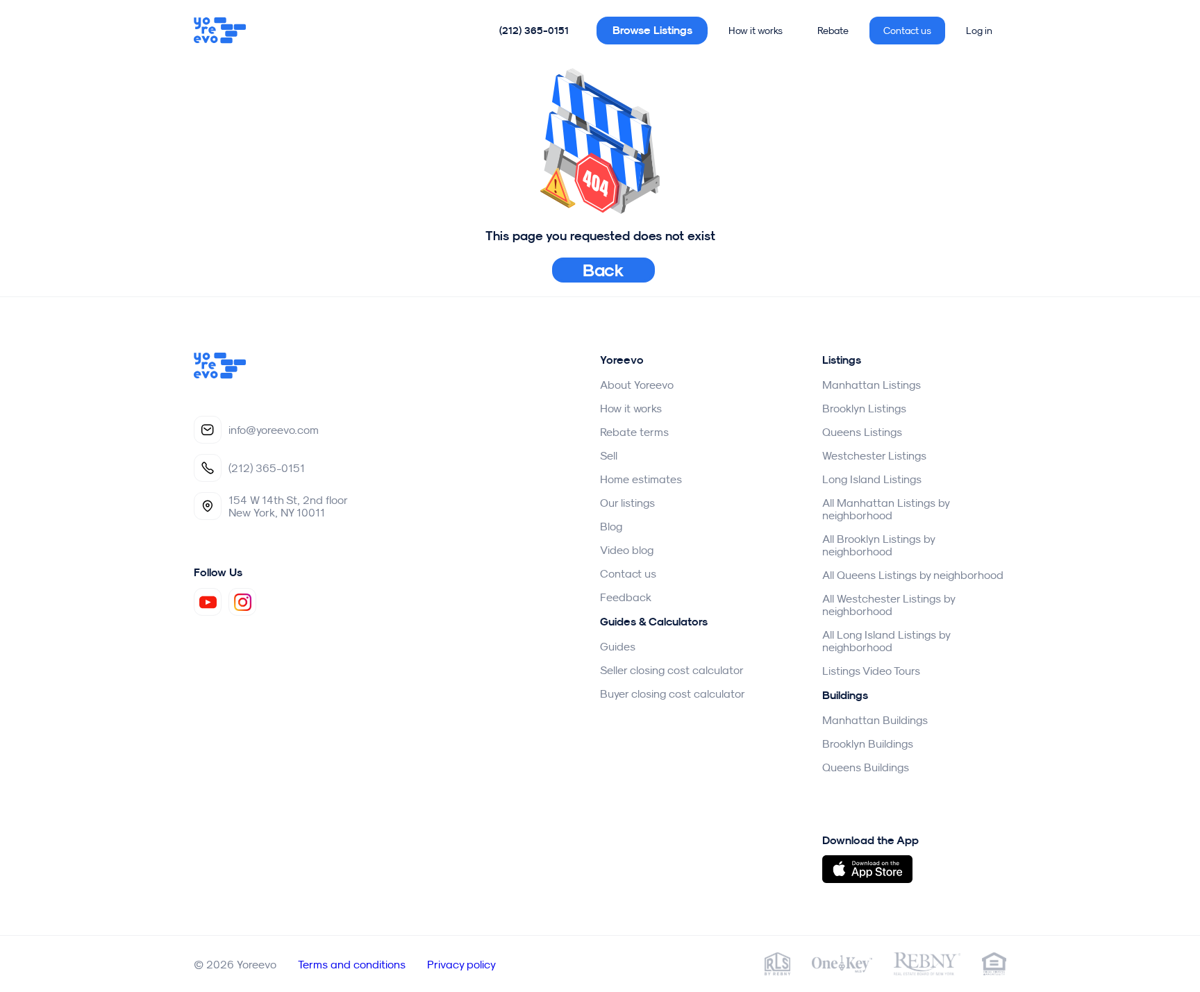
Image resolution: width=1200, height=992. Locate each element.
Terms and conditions (352, 964)
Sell (608, 455)
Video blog (626, 550)
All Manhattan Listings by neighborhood (885, 508)
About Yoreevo (637, 384)
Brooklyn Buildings (867, 743)
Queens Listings (862, 432)
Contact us (907, 30)
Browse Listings (652, 30)
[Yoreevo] (220, 30)
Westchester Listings (874, 455)
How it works (755, 30)
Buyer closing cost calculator (672, 693)
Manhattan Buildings (875, 720)
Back (604, 270)
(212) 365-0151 (534, 30)
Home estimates (641, 479)
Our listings (627, 502)
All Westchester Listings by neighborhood (888, 604)
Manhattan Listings (871, 384)
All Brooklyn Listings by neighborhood (878, 544)
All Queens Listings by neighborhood (912, 575)
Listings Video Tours (871, 670)
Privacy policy (461, 964)
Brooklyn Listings (864, 408)
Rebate (833, 30)
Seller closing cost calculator (672, 670)
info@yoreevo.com (273, 429)
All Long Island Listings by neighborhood (886, 640)
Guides (617, 646)
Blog (611, 526)
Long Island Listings (872, 479)
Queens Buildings (865, 767)
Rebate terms (634, 432)
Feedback (625, 597)
